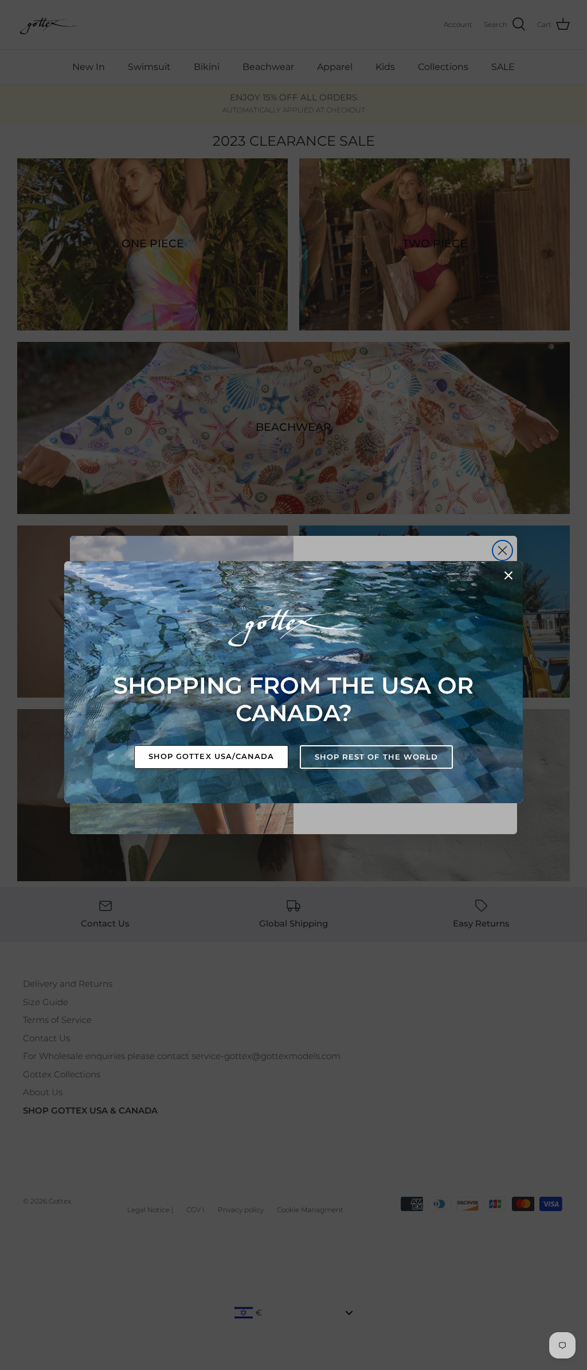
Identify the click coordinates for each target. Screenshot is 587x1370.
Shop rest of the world (376, 756)
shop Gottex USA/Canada (211, 756)
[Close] (508, 575)
